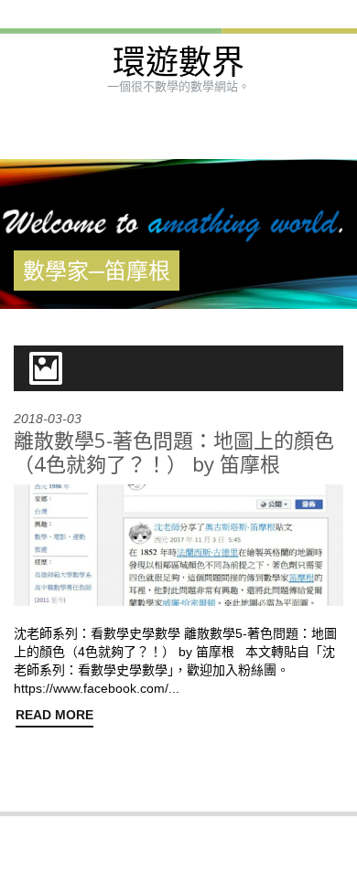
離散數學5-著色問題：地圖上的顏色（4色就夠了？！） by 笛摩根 (174, 451)
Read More (54, 714)
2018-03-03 (47, 418)
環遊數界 (178, 62)
